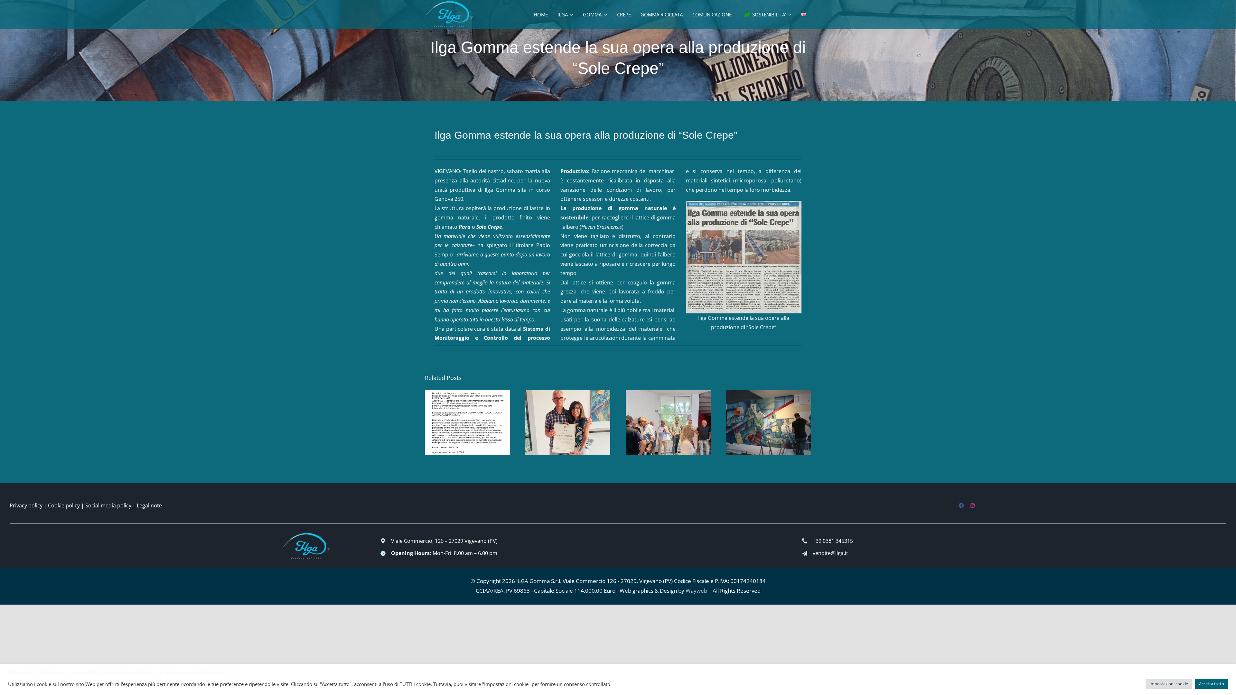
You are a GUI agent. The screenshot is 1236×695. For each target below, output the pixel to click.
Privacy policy (26, 505)
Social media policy (108, 505)
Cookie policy (64, 505)
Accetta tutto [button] (1211, 684)
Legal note (149, 505)
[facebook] (961, 505)
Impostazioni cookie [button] (1168, 684)
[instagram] (972, 505)
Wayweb (696, 590)
